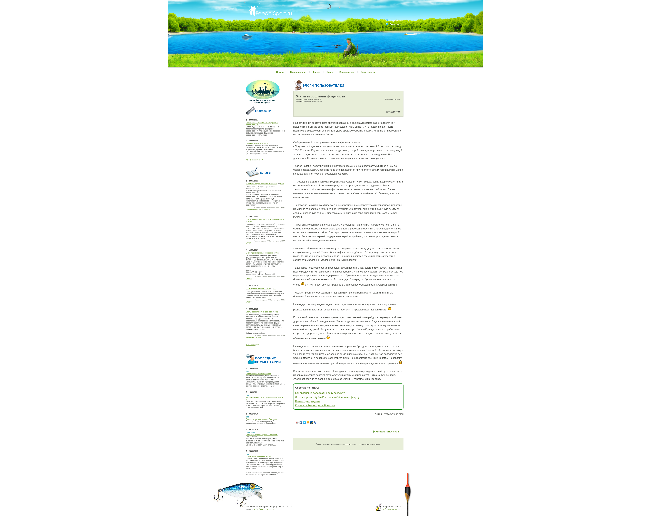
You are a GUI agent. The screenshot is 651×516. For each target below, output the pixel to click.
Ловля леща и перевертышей (258, 456)
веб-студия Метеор (392, 509)
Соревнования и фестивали (258, 209)
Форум (316, 72)
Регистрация (396, 24)
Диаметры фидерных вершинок (259, 253)
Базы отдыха (368, 72)
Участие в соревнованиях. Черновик (261, 184)
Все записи (250, 344)
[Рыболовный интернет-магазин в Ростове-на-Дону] (263, 104)
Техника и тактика (253, 337)
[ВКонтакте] (301, 422)
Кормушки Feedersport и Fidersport (315, 405)
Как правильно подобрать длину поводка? (320, 392)
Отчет (248, 243)
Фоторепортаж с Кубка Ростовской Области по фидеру (327, 397)
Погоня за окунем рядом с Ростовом (262, 419)
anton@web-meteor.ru (264, 509)
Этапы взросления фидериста (259, 312)
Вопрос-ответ (346, 72)
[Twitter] (304, 422)
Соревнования (298, 72)
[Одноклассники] (308, 422)
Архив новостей (253, 160)
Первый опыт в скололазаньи (258, 374)
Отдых (249, 302)
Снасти (249, 278)
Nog (282, 184)
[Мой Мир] (311, 422)
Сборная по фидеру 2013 (257, 143)
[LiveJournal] (315, 422)
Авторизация (395, 20)
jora (247, 371)
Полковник (250, 432)
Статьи (280, 72)
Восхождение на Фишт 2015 (258, 288)
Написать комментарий (387, 431)
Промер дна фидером (307, 401)
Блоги (330, 72)
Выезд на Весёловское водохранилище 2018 (265, 219)
